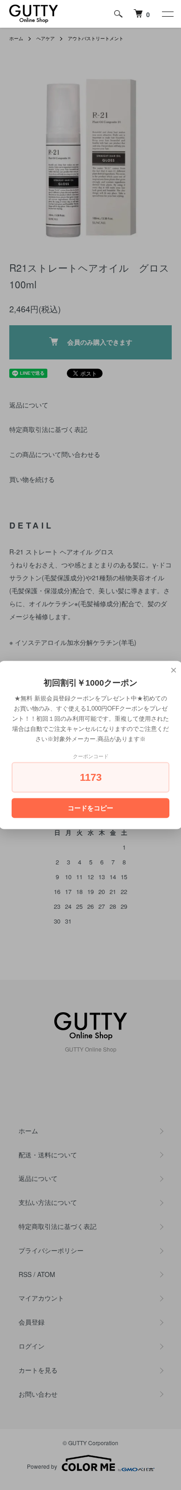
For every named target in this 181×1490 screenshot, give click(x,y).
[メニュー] (167, 14)
